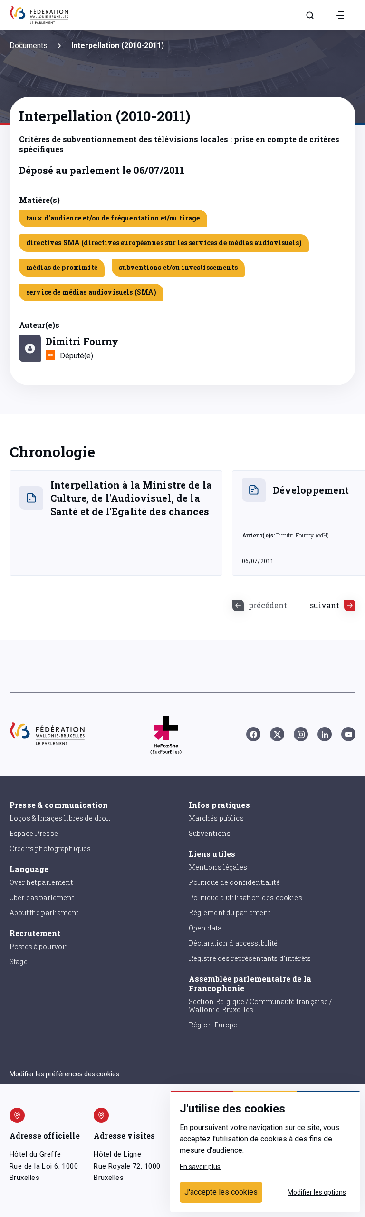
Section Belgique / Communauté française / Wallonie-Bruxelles (260, 1005)
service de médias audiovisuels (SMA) (91, 292)
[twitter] (277, 734)
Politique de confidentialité (234, 882)
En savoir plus (200, 1166)
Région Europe (213, 1024)
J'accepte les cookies (221, 1192)
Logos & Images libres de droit (60, 818)
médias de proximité (61, 267)
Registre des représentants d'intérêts (250, 958)
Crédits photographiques (50, 848)
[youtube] (348, 734)
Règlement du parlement (229, 912)
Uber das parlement (42, 897)
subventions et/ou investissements (178, 267)
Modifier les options (317, 1192)
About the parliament (44, 912)
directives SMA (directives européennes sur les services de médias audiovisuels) (164, 242)
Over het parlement (41, 882)
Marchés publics (216, 818)
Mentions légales (218, 867)
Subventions (210, 833)
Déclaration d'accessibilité (233, 943)
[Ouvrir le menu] (340, 15)
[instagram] (301, 734)
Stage (19, 961)
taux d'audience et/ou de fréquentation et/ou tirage (113, 217)
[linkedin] (324, 734)
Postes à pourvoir (39, 946)
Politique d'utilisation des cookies (245, 897)
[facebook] (253, 734)
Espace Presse (34, 833)
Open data (205, 927)
